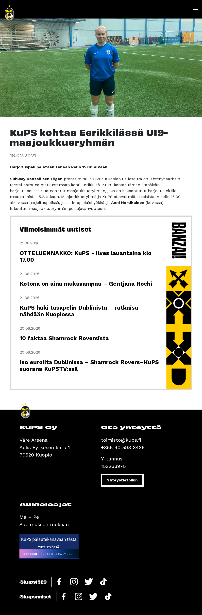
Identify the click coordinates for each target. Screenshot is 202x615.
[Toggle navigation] (195, 9)
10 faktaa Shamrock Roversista (64, 338)
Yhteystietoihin (122, 480)
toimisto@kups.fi (121, 440)
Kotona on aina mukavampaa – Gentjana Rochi (86, 283)
